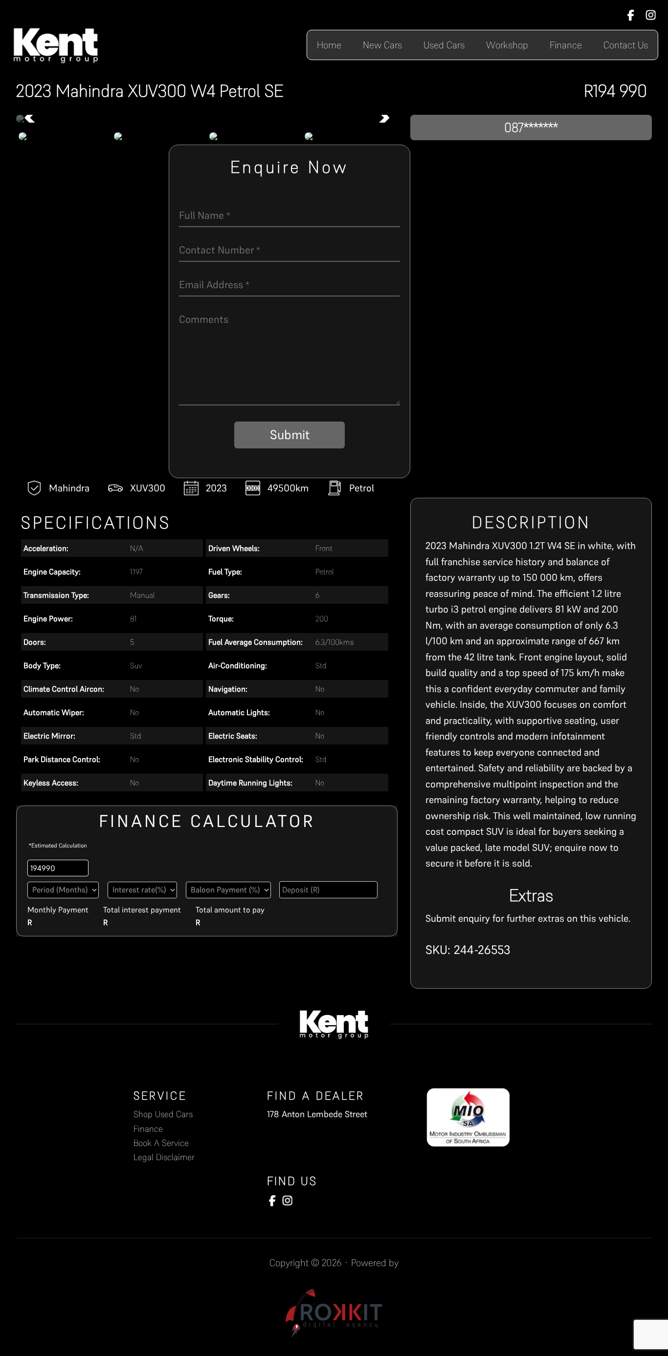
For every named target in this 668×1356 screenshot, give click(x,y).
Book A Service (161, 1142)
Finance (148, 1128)
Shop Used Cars (163, 1114)
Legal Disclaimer (164, 1157)
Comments (203, 319)
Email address (214, 284)
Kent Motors (55, 44)
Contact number (219, 249)
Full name (204, 215)
